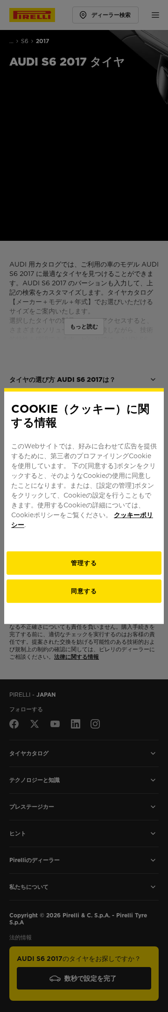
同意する (84, 590)
